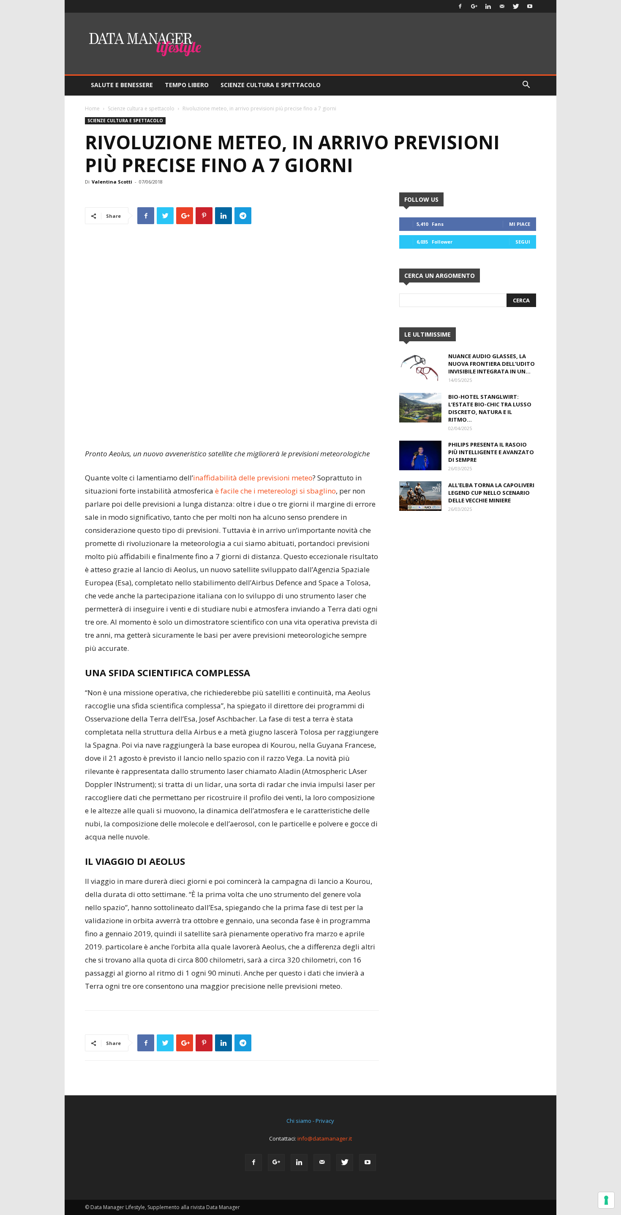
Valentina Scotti (112, 181)
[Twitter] (515, 6)
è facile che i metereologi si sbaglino (275, 491)
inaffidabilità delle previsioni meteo (253, 478)
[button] (526, 86)
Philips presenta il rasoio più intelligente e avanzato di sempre (491, 452)
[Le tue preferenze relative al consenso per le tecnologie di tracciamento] (606, 1200)
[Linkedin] (488, 6)
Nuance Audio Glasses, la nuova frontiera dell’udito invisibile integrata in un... (491, 363)
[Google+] (474, 6)
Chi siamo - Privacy (310, 1120)
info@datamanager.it (324, 1138)
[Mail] (502, 6)
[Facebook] (460, 6)
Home (92, 108)
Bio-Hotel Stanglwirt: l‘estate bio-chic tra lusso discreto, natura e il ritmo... (489, 408)
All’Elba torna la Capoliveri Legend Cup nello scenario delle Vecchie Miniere (491, 492)
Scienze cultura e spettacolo (141, 108)
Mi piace (519, 224)
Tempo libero (187, 85)
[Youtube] (529, 6)
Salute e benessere (122, 85)
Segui (522, 242)
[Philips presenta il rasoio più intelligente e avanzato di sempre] (420, 455)
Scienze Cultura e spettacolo (271, 85)
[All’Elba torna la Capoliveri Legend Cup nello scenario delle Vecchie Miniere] (420, 496)
